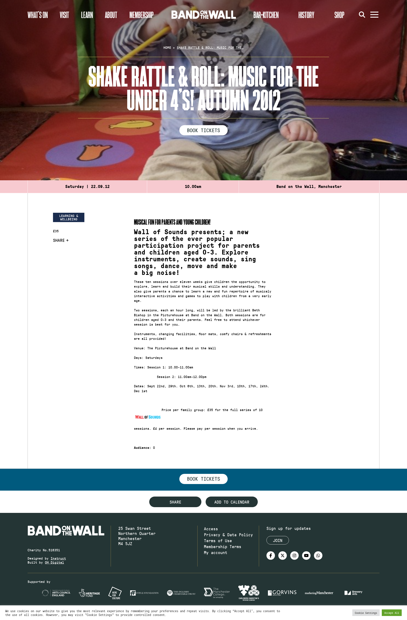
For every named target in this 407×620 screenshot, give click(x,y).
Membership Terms (222, 546)
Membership (142, 15)
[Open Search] (362, 15)
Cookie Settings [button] (366, 612)
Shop (339, 15)
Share (59, 240)
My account (215, 552)
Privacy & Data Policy (228, 534)
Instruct (58, 558)
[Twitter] (282, 555)
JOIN (277, 540)
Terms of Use (218, 540)
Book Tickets (203, 130)
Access (211, 528)
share (175, 502)
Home (167, 47)
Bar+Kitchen (266, 15)
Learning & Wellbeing (68, 217)
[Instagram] (294, 555)
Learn (87, 15)
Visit (64, 15)
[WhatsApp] (318, 555)
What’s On (38, 15)
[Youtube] (306, 555)
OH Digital (54, 562)
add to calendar (231, 502)
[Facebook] (270, 555)
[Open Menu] (374, 15)
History (306, 15)
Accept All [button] (391, 612)
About (111, 15)
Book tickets (203, 478)
